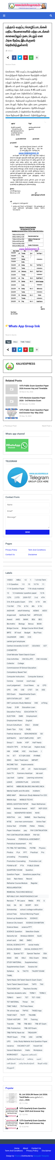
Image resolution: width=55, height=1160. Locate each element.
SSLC (10, 51)
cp (38, 685)
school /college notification (31, 910)
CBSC (22, 637)
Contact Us (10, 555)
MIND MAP (11, 795)
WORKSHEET (12, 1055)
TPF (25, 1019)
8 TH (26, 606)
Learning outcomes (35, 778)
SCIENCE (34, 918)
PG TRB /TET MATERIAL (16, 848)
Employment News (14, 721)
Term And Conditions (37, 550)
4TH (43, 597)
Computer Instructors (15, 677)
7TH (19, 606)
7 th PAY (10, 606)
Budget (27, 633)
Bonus (30, 624)
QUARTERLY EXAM (14, 870)
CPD (44, 685)
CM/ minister (41, 659)
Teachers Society (30, 989)
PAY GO (36, 835)
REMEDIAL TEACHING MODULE (20, 892)
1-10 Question (12, 584)
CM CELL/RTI (27, 659)
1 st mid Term (40, 580)
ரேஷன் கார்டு (42, 1063)
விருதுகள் (10, 1068)
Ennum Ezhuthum (14, 725)
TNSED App (37, 1011)
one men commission (24, 822)
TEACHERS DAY (13, 989)
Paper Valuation (13, 830)
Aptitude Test (24, 615)
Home (16, 1148)
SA (15, 905)
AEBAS (36, 611)
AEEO (44, 611)
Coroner (19, 681)
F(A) (21, 729)
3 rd (36, 597)
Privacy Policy (11, 550)
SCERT (28, 905)
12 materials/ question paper (25, 593)
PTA (22, 866)
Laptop (20, 778)
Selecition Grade (32, 932)
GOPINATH (11, 738)
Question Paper (13, 874)
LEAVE (9, 782)
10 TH (36, 584)
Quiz (9, 879)
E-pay (9, 707)
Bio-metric (11, 624)
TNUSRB (32, 1015)
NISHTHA (11, 817)
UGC (31, 1037)
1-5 (23, 584)
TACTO (25, 971)
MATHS (10, 786)
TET (26, 997)
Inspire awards (27, 764)
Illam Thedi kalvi (21, 760)
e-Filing (44, 703)
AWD (18, 619)
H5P (27, 743)
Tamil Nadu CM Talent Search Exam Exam (24, 980)
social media (33, 945)
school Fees (12, 914)
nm (19, 817)
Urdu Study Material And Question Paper (30, 1041)
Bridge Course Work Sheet (32, 628)
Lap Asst (10, 778)
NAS (9, 808)
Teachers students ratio (16, 993)
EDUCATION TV (30, 712)
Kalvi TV (10, 773)
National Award (20, 808)
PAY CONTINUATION (38, 830)
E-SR (17, 707)
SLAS (39, 936)
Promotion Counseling (16, 861)
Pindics (10, 852)
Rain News (18, 879)
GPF (39, 738)
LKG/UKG (35, 782)
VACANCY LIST (23, 1046)
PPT (25, 852)
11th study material (36, 589)
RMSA (30, 901)
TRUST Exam (12, 1037)
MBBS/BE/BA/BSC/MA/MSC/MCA (30, 786)
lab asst (39, 773)
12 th (42, 593)
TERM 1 (33, 993)
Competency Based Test (17, 672)
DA (37, 690)
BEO (40, 619)
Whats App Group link (24, 326)
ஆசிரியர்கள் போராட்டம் (15, 1059)
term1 (19, 997)
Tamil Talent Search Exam (17, 984)
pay (25, 830)
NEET (33, 808)
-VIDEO (10, 580)
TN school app (13, 1011)
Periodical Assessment (16, 844)
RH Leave (21, 901)
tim (32, 1002)
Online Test (11, 826)
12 (8, 593)
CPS (8, 690)
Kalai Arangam (40, 769)
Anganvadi (11, 615)
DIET (27, 699)
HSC (24, 751)
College (21, 663)
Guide (19, 743)
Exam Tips (11, 729)
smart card (11, 940)
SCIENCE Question (14, 932)
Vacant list (37, 1046)
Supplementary (31, 962)
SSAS (9, 958)
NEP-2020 (43, 808)
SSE (16, 958)
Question (29, 870)
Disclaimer (32, 555)
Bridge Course (12, 628)
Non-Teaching (39, 817)
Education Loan (28, 707)
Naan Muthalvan (39, 804)
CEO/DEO (36, 646)
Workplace (37, 1050)
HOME (15, 751)
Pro (42, 852)
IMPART (35, 760)
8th (33, 606)
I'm (8, 756)
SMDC (29, 940)
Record (29, 879)
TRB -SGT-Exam (30, 1028)
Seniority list (12, 936)
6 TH (38, 602)
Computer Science (35, 677)
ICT (14, 756)
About (25, 1148)
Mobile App (11, 800)
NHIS (37, 813)
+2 (25, 580)
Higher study (40, 747)
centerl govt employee (16, 641)
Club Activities (13, 659)
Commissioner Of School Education (21, 668)
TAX (41, 984)
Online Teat (41, 822)
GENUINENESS (30, 734)
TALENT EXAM (38, 971)
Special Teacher (33, 953)
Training (34, 1019)
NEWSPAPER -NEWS (23, 813)
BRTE (9, 633)
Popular (9, 1088)
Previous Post (10, 426)
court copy (31, 681)
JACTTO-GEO (12, 769)
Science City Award (15, 923)
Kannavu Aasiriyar (25, 773)
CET (45, 646)
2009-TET (27, 597)
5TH (30, 602)
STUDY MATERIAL (14, 962)
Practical (34, 852)
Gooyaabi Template (41, 1156)
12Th (9, 597)
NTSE (9, 822)
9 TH (40, 606)
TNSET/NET (12, 1015)
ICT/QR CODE (24, 756)
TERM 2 (42, 993)
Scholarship (12, 910)
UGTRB (39, 1037)
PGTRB (32, 848)
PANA (32, 826)
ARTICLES (38, 615)
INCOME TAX (12, 764)
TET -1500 (36, 997)
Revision (10, 901)
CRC (15, 690)
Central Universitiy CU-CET (18, 646)
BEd (33, 619)
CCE (29, 637)
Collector (10, 663)
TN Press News (26, 1006)
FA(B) (28, 729)
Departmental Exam (27, 694)
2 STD (17, 597)
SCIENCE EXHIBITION (35, 923)
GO (41, 734)
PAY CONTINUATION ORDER (18, 835)
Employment (31, 716)
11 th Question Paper (15, 589)
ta (18, 971)
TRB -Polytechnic (14, 1028)
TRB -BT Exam (40, 1024)
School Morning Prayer (29, 914)
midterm (36, 791)
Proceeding (23, 857)
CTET (30, 690)
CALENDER (11, 637)
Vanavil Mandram (14, 1050)
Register (34, 883)
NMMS (27, 817)
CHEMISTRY (12, 650)
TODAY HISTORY (13, 1019)
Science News (12, 927)
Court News (29, 685)
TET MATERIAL (13, 1002)
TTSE (23, 1037)
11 (43, 584)
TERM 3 (10, 997)
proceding (11, 857)
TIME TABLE (25, 342)
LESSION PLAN (22, 782)
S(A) (8, 905)
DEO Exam (11, 694)
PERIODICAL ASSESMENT (29, 839)
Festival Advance (14, 734)
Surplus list (32, 967)
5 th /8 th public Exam (16, 602)
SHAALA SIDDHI (27, 936)
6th (44, 602)
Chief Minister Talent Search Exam (21, 655)
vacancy (10, 1046)
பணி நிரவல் (11, 1063)
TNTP (22, 1015)
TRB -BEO (27, 1024)
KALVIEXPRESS (25, 363)
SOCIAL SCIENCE (14, 949)
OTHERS (22, 826)
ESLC (27, 725)
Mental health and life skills (18, 791)
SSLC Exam (34, 958)
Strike (44, 958)
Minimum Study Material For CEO (33, 795)
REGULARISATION (14, 888)
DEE (43, 690)
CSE (22, 690)
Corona (10, 681)
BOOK (39, 624)
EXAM (35, 725)
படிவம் (39, 1059)
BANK (25, 619)
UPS (8, 1041)
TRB (18, 1024)
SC (21, 905)
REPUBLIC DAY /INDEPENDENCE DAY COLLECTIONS (22, 896)
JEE (22, 769)
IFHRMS (37, 756)
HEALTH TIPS (12, 747)
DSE (36, 703)
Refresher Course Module (17, 883)
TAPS (34, 984)
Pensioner (11, 839)
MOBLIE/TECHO (26, 800)
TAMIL (9, 975)
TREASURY (32, 1033)
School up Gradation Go (17, 918)
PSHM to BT (12, 866)
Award (9, 619)
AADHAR (10, 611)
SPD (8, 953)
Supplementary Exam (16, 967)
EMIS (21, 716)
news (9, 813)
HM (8, 751)
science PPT (27, 927)
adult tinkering (24, 611)
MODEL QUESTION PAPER (17, 804)
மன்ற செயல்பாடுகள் (26, 1063)
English (29, 721)
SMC (21, 940)
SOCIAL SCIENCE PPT (16, 945)
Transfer (10, 1024)
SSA (45, 953)
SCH (36, 905)
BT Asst (18, 633)
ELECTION (11, 716)
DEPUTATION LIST (14, 699)
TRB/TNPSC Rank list (15, 1033)
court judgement (13, 685)
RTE (38, 901)
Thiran (25, 1002)
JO (29, 769)
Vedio (27, 1050)
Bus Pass (37, 633)
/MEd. (18, 580)
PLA (18, 852)
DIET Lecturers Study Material (19, 703)
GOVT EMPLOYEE (26, 738)
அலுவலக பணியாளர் (29, 1055)
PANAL (41, 826)
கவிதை (30, 1059)
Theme (17, 1156)
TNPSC (25, 1011)
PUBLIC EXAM (33, 866)
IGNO (9, 760)
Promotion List (35, 861)
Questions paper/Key (31, 874)
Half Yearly (36, 743)
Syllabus (10, 971)
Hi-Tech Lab (26, 747)
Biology (22, 624)
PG (30, 844)
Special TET (19, 953)
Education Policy (14, 712)
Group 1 (10, 743)
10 (29, 584)
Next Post (46, 426)
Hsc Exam (33, 751)
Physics (42, 848)
